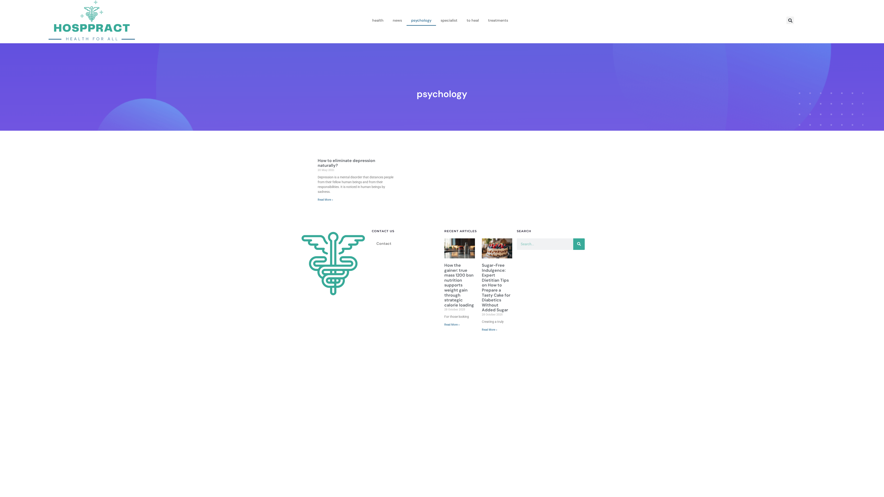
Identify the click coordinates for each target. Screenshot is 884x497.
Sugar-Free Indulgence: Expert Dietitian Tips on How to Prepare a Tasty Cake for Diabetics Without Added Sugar (496, 288)
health (378, 20)
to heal (473, 20)
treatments (498, 20)
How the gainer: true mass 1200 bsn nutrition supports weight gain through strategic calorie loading (459, 285)
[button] (790, 20)
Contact (383, 243)
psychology (421, 20)
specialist (449, 20)
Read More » (325, 199)
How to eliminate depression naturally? (346, 163)
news (397, 20)
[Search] (579, 244)
